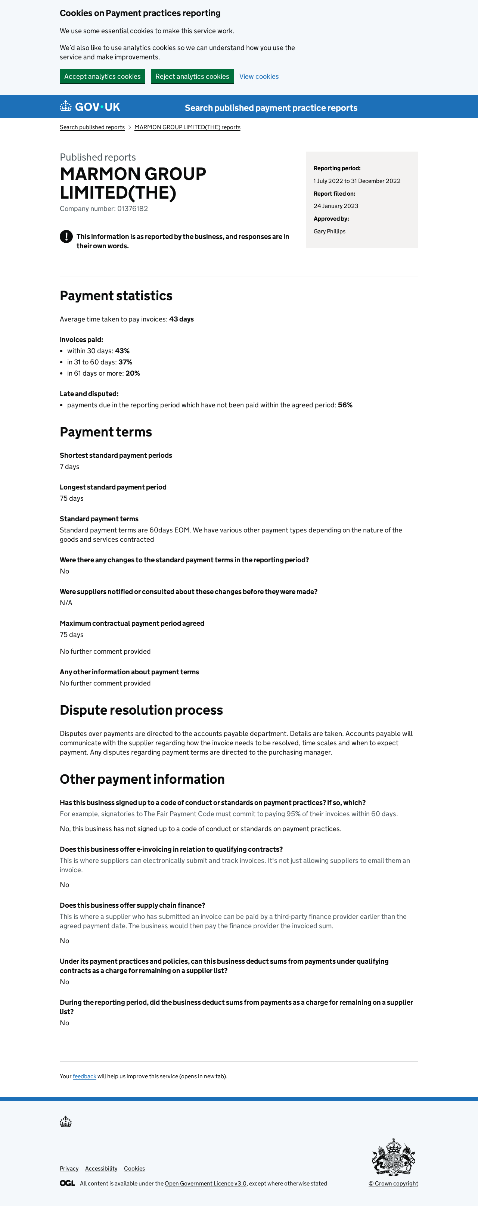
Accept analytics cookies (102, 76)
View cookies (259, 76)
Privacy (69, 1168)
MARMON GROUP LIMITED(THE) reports (187, 127)
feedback (84, 1076)
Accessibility (101, 1168)
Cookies (134, 1168)
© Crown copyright (393, 1183)
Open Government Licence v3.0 (205, 1183)
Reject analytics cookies (192, 76)
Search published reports (92, 127)
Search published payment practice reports (271, 107)
